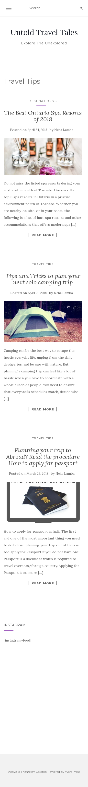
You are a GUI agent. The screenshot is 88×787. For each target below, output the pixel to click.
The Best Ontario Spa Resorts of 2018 (43, 116)
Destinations (41, 101)
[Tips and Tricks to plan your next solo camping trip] (43, 321)
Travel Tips (43, 264)
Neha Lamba (63, 130)
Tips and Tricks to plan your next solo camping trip (42, 279)
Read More (43, 235)
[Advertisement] (44, 700)
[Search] (81, 8)
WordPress (72, 772)
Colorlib (41, 772)
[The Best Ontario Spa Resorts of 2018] (43, 156)
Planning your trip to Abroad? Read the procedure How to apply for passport (43, 456)
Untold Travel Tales (44, 32)
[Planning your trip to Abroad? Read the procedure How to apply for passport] (43, 502)
